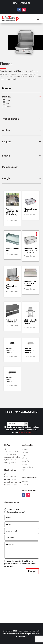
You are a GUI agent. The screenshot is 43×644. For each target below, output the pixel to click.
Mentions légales (27, 467)
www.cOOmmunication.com (13, 634)
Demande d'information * (16, 512)
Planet (8, 100)
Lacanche (25, 482)
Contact (24, 464)
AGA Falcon (26, 485)
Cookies (24, 636)
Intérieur (25, 455)
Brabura (8, 107)
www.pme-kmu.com (32, 634)
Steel (7, 104)
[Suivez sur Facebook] (19, 9)
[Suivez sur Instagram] (24, 9)
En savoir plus (25, 432)
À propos (25, 449)
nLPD (18, 636)
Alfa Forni (25, 458)
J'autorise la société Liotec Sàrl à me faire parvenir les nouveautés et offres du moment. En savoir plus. (20, 563)
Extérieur (25, 452)
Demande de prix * (13, 509)
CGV (23, 470)
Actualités (25, 461)
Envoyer (32, 571)
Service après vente (21, 3)
